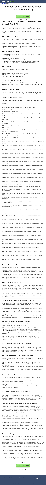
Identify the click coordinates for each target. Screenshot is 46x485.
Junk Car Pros (3, 3)
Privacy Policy (32, 483)
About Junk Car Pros (23, 477)
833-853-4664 (23, 17)
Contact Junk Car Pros (9, 477)
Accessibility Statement (25, 483)
